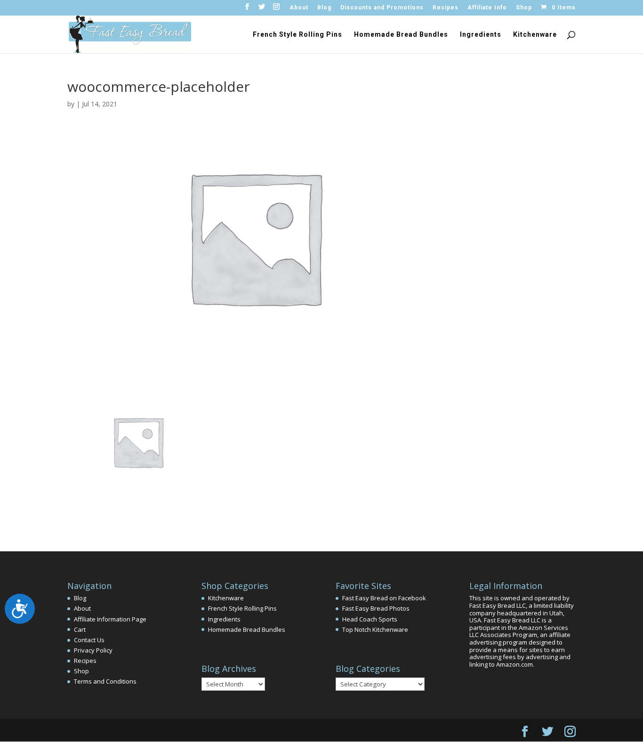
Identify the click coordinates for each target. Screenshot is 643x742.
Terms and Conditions (105, 681)
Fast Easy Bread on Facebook (384, 598)
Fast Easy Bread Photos (376, 608)
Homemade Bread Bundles (401, 34)
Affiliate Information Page (110, 619)
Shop (524, 8)
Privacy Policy (93, 650)
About (298, 8)
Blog (324, 8)
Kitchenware (535, 34)
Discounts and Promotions (382, 8)
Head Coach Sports (369, 619)
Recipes (445, 8)
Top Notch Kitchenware (375, 629)
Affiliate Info (487, 8)
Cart (80, 629)
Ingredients (480, 34)
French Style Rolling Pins (297, 34)
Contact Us (89, 640)
